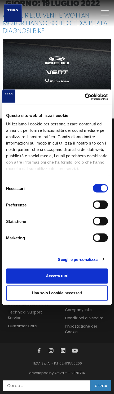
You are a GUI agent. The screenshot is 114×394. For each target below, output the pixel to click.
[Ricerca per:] (46, 385)
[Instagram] (51, 350)
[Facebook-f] (39, 350)
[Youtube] (75, 350)
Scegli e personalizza (78, 259)
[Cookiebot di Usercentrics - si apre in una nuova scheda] (85, 96)
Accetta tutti (57, 276)
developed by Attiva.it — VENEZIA (57, 372)
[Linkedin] (63, 350)
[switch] (100, 205)
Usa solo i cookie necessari (57, 293)
